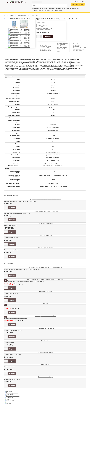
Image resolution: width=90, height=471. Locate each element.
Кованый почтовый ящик (12, 379)
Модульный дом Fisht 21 (11, 225)
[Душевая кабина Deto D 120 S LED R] (19, 18)
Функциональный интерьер (43, 11)
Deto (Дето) (49, 28)
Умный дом (59, 11)
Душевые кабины (11, 15)
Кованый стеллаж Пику (11, 237)
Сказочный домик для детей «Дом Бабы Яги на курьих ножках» (24, 281)
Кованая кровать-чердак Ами (13, 330)
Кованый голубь (9, 342)
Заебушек (7, 306)
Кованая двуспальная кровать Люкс (15, 318)
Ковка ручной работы (57, 8)
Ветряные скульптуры (40, 8)
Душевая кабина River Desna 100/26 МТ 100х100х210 (20, 201)
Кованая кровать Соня (11, 294)
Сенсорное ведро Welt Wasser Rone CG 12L (17, 213)
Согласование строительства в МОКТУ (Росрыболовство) (22, 269)
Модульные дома (72, 8)
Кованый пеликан (9, 367)
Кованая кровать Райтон (11, 250)
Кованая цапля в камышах (12, 354)
